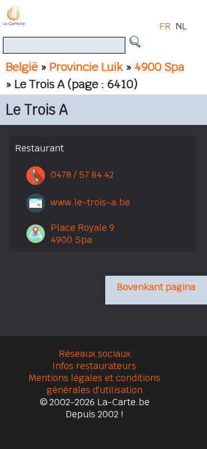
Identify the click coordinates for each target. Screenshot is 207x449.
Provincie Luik (86, 66)
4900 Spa (160, 66)
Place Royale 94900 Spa (82, 234)
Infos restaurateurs (94, 366)
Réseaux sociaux (95, 354)
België (22, 66)
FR (165, 26)
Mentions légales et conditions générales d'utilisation (94, 384)
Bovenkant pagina (156, 287)
